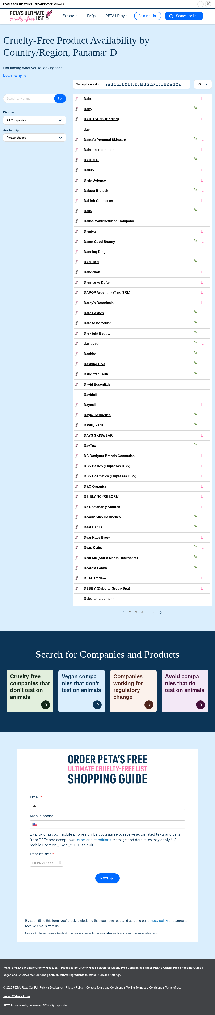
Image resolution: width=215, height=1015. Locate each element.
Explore (68, 16)
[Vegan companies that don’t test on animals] (81, 691)
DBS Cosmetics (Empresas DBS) (110, 476)
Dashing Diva (94, 364)
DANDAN (91, 262)
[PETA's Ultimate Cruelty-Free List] (31, 16)
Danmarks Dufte (97, 282)
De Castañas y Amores (102, 507)
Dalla (88, 211)
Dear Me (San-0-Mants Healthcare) (111, 558)
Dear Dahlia (93, 527)
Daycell (90, 405)
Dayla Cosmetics (97, 415)
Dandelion (92, 272)
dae (87, 129)
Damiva (90, 231)
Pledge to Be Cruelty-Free (77, 967)
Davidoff (90, 394)
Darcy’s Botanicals (99, 303)
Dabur (89, 99)
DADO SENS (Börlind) (101, 119)
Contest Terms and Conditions (104, 987)
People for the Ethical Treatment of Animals (33, 4)
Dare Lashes (94, 313)
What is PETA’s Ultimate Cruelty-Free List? (31, 967)
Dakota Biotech (96, 191)
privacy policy (158, 920)
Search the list (186, 16)
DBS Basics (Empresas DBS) (107, 466)
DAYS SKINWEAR (98, 435)
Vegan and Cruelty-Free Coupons (24, 975)
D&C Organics (95, 486)
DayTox (90, 445)
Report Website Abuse (16, 996)
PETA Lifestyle (116, 16)
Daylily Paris (94, 425)
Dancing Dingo (96, 252)
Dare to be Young (97, 323)
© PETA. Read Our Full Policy (25, 987)
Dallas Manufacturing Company (109, 221)
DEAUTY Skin (95, 578)
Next (160, 612)
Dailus (89, 170)
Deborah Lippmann (99, 598)
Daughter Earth (96, 374)
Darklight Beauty (97, 333)
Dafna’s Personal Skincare (105, 139)
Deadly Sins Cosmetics (102, 517)
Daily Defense (95, 180)
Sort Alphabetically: (88, 84)
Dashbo (90, 354)
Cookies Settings (109, 975)
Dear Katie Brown (98, 537)
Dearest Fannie (96, 568)
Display (8, 112)
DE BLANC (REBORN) (101, 496)
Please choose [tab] (16, 137)
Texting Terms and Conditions (144, 987)
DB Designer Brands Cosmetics (109, 456)
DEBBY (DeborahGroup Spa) (107, 588)
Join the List (148, 16)
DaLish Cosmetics (98, 201)
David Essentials (97, 384)
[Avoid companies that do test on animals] (185, 691)
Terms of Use (173, 987)
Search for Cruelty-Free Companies (119, 967)
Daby (88, 109)
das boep (91, 343)
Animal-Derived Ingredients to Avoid (72, 975)
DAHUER (91, 160)
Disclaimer (56, 987)
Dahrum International (100, 150)
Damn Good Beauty (99, 242)
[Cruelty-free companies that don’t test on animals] (30, 691)
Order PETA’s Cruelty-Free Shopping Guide (173, 967)
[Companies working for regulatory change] (133, 691)
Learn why (12, 75)
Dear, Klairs (93, 547)
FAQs (91, 16)
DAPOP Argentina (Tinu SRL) (107, 292)
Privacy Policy (74, 987)
